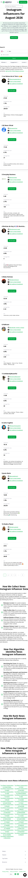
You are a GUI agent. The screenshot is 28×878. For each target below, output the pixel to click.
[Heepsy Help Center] (18, 2)
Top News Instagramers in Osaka (7, 814)
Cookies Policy (22, 871)
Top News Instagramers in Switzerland (7, 818)
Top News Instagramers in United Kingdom (21, 792)
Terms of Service (14, 871)
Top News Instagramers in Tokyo (21, 802)
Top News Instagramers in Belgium (21, 824)
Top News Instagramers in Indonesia (7, 811)
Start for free (14, 37)
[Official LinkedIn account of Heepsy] (18, 874)
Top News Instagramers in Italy (21, 795)
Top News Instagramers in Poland (21, 821)
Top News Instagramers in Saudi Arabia (21, 818)
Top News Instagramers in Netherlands (21, 811)
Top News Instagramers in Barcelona (7, 837)
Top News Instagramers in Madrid (21, 834)
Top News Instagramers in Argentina (21, 830)
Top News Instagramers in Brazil (7, 799)
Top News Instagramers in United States (7, 786)
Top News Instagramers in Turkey (21, 814)
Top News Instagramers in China (21, 786)
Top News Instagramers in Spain (7, 808)
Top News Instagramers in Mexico (21, 808)
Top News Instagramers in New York (21, 827)
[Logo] (7, 2)
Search (14, 58)
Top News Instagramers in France (7, 795)
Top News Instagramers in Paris (7, 830)
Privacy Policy (5, 871)
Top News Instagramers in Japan (7, 789)
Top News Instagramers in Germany (21, 789)
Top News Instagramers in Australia (21, 805)
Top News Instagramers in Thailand (7, 827)
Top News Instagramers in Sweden (7, 824)
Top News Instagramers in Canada (21, 799)
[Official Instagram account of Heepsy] (15, 874)
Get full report (12, 90)
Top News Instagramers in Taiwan (7, 821)
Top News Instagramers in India (7, 792)
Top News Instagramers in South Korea (7, 802)
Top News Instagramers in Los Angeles (7, 834)
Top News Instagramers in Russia (7, 805)
